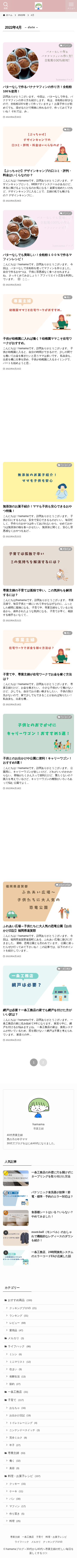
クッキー (17, 1483)
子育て (16, 1400)
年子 (15, 1445)
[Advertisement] (38, 416)
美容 (14, 1468)
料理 (15, 1521)
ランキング (18, 1315)
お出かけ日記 (20, 1415)
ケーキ (16, 1491)
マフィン (17, 1506)
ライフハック (19, 1346)
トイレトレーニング (23, 1422)
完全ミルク (18, 1437)
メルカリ (16, 1338)
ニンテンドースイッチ (24, 1430)
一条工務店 (18, 1391)
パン (15, 1498)
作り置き (16, 1513)
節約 (15, 1384)
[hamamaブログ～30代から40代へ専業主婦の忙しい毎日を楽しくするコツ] (38, 6)
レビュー (17, 1322)
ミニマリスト (20, 1361)
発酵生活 (17, 1376)
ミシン (15, 1354)
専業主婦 (16, 1453)
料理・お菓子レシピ (24, 1476)
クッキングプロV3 (23, 1308)
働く (15, 1460)
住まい (15, 1369)
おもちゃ (17, 1407)
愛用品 (16, 1330)
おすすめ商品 (20, 1300)
